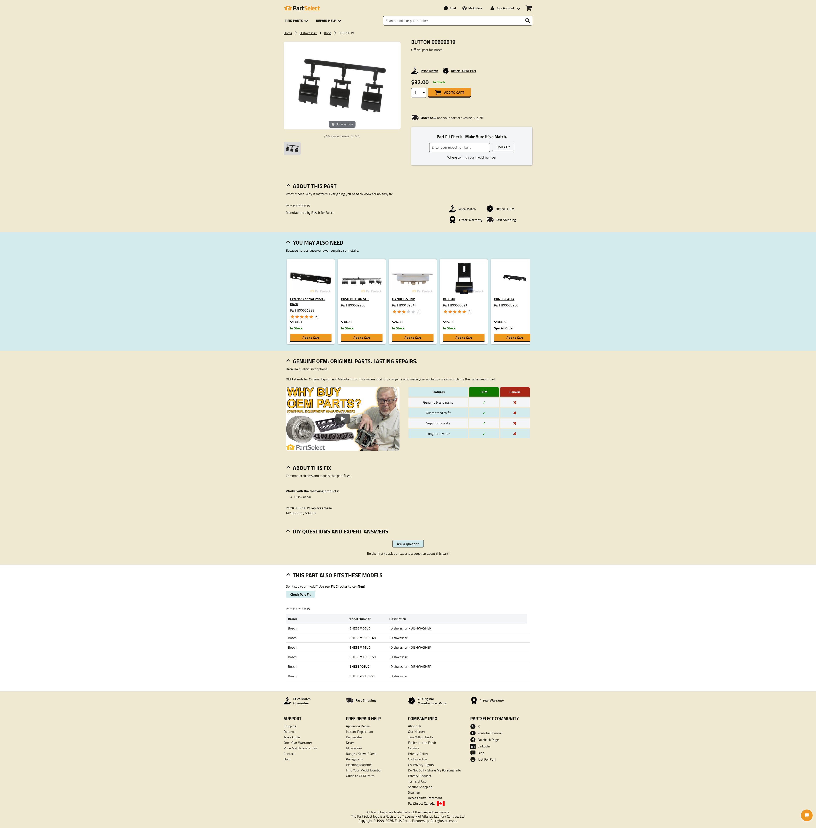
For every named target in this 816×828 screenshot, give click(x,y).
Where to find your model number (471, 157)
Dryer (350, 742)
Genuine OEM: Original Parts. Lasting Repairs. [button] (355, 361)
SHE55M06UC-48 (363, 637)
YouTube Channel (490, 733)
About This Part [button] (315, 186)
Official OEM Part (463, 70)
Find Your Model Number (364, 770)
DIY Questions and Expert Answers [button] (340, 531)
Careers (413, 748)
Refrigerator (355, 759)
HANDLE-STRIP (403, 298)
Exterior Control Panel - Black (307, 301)
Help (287, 759)
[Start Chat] (807, 815)
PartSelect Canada (421, 803)
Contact (289, 753)
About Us (414, 726)
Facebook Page (488, 739)
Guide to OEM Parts (360, 775)
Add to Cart (454, 92)
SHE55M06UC (360, 628)
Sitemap (414, 792)
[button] (297, 21)
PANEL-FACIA (504, 298)
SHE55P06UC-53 (362, 675)
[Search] (527, 21)
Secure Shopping (420, 786)
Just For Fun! (487, 759)
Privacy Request (419, 775)
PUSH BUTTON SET (355, 298)
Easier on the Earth (422, 742)
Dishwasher (308, 33)
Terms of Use (417, 781)
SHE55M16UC (360, 647)
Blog (481, 752)
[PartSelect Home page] (302, 8)
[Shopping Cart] (528, 8)
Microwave (354, 748)
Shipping (290, 726)
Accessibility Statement (425, 797)
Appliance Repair (358, 726)
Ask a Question (408, 543)
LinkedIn (484, 746)
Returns (289, 731)
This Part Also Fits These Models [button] (337, 575)
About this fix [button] (312, 468)
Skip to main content (408, 26)
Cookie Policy (417, 759)
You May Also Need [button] (318, 242)
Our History (416, 731)
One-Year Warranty (298, 742)
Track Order (292, 737)
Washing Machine (359, 764)
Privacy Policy (418, 753)
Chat (453, 8)
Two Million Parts (420, 737)
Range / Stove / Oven (361, 753)
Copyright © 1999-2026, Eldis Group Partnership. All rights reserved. (408, 820)
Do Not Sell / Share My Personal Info (434, 770)
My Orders (475, 8)
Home (288, 33)
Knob (327, 33)
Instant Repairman (359, 731)
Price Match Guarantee (300, 748)
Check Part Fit (300, 594)
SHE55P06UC (359, 666)
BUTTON (449, 298)
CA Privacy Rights (421, 764)
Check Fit (503, 146)
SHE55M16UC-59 (363, 656)
